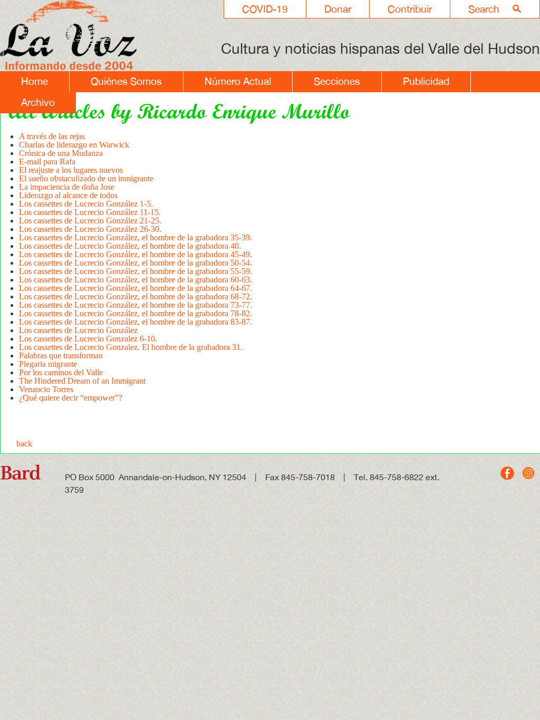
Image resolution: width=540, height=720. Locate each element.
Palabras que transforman (61, 355)
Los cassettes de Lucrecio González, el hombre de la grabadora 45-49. (135, 254)
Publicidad (426, 81)
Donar (337, 9)
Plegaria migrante (48, 363)
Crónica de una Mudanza (61, 153)
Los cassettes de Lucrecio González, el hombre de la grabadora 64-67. (135, 288)
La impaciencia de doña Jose (66, 186)
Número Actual (238, 81)
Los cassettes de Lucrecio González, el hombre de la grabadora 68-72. (135, 296)
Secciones (337, 81)
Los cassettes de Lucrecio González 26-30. (90, 229)
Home (34, 81)
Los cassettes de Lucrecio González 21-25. (90, 220)
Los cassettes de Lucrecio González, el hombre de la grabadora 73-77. (135, 304)
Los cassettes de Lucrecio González (78, 330)
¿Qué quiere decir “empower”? (70, 397)
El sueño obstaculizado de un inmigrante (86, 178)
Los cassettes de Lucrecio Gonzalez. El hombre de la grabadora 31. (131, 347)
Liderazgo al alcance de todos (68, 195)
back (24, 443)
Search (483, 9)
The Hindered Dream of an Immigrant (82, 380)
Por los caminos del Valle (61, 372)
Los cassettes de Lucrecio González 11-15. (90, 212)
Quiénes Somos (126, 81)
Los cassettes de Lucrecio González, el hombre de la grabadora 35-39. (135, 237)
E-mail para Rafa (47, 161)
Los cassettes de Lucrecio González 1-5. (86, 203)
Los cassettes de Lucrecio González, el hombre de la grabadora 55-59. (135, 271)
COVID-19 (265, 9)
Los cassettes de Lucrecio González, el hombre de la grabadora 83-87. (135, 321)
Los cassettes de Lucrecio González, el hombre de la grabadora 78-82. (135, 313)
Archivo (38, 102)
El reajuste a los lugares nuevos (71, 170)
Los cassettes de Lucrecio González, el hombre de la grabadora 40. (130, 245)
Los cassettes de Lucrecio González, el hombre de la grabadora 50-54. (135, 262)
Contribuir (410, 9)
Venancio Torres (46, 389)
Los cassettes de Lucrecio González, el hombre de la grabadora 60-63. (135, 279)
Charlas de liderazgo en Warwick (74, 144)
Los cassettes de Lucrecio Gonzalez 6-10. (88, 338)
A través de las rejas (52, 136)
